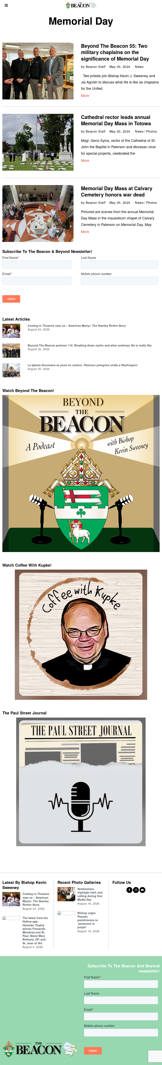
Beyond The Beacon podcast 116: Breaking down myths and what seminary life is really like (90, 345)
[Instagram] (136, 890)
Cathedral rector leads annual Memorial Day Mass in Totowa (116, 120)
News (139, 66)
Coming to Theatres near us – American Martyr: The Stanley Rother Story (77, 326)
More (85, 95)
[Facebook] (129, 890)
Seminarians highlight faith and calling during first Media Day (90, 894)
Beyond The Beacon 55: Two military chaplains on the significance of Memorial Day (115, 52)
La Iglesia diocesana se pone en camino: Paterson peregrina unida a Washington (83, 365)
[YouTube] (142, 890)
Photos (151, 131)
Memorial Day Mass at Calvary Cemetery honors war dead (116, 191)
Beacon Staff (96, 66)
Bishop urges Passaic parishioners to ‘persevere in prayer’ (87, 920)
